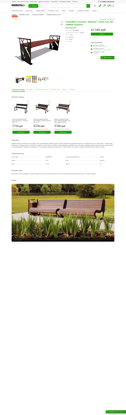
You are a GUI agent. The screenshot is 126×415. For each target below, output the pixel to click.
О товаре (30, 89)
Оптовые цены (55, 89)
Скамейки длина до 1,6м (53, 14)
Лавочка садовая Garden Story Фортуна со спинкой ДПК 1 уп (20, 120)
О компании (54, 1)
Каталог (34, 6)
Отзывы (14, 1)
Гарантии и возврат (44, 1)
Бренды (94, 10)
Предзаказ (101, 34)
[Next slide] (60, 46)
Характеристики (41, 89)
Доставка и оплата (23, 1)
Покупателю (33, 1)
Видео (64, 89)
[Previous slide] (14, 46)
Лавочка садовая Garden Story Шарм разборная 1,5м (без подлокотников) (62, 120)
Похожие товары (18, 89)
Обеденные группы (17, 10)
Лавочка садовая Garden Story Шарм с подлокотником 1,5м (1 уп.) (42, 120)
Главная (14, 14)
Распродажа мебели (83, 10)
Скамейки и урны (53, 10)
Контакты (75, 1)
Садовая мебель (40, 10)
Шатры (64, 10)
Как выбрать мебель (65, 1)
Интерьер (71, 10)
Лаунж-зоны (29, 10)
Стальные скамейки (38, 14)
